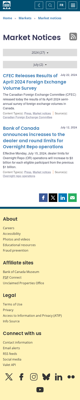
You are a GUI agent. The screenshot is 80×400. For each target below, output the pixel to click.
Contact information (18, 342)
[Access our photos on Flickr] (71, 379)
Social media (12, 359)
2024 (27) (38, 52)
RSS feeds (10, 354)
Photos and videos (16, 239)
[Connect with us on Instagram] (34, 379)
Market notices (49, 18)
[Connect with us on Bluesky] (46, 379)
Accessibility (12, 234)
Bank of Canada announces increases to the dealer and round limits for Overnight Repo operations (34, 137)
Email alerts (11, 348)
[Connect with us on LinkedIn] (59, 379)
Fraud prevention (15, 250)
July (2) (38, 64)
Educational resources (19, 245)
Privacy (8, 310)
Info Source (11, 321)
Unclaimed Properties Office (23, 283)
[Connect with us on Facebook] (22, 379)
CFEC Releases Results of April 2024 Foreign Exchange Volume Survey (34, 82)
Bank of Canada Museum (21, 272)
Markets (25, 18)
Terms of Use (12, 304)
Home (7, 18)
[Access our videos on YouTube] (40, 392)
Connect (12, 277)
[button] (43, 197)
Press (27, 113)
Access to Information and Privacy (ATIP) (32, 315)
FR (61, 5)
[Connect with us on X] (9, 379)
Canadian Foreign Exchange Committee (27, 117)
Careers (8, 228)
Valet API (9, 365)
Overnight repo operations (19, 176)
